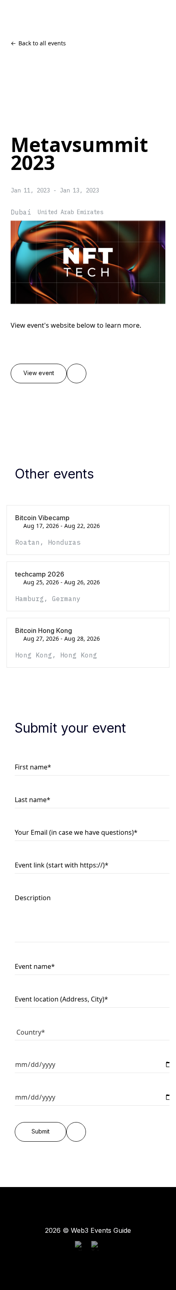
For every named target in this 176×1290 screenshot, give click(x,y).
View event (38, 373)
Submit (41, 1131)
